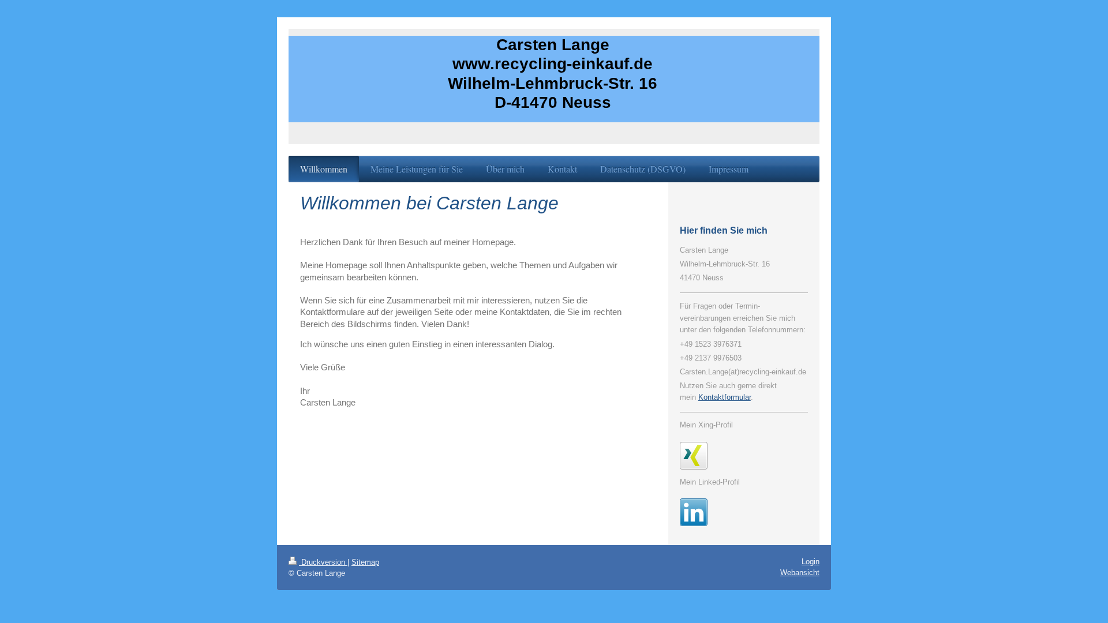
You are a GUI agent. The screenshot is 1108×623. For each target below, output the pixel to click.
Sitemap (365, 562)
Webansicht (799, 572)
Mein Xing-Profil (706, 425)
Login (810, 561)
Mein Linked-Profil (710, 482)
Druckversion (323, 562)
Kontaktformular (724, 397)
